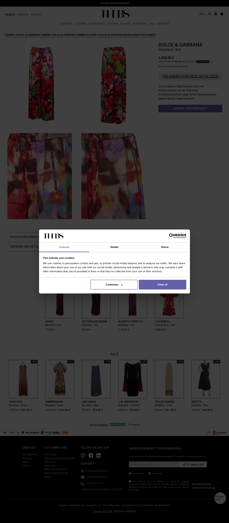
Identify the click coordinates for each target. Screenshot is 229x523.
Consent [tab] (64, 247)
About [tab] (164, 247)
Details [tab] (114, 247)
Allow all (162, 284)
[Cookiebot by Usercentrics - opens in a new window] (171, 236)
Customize (112, 284)
